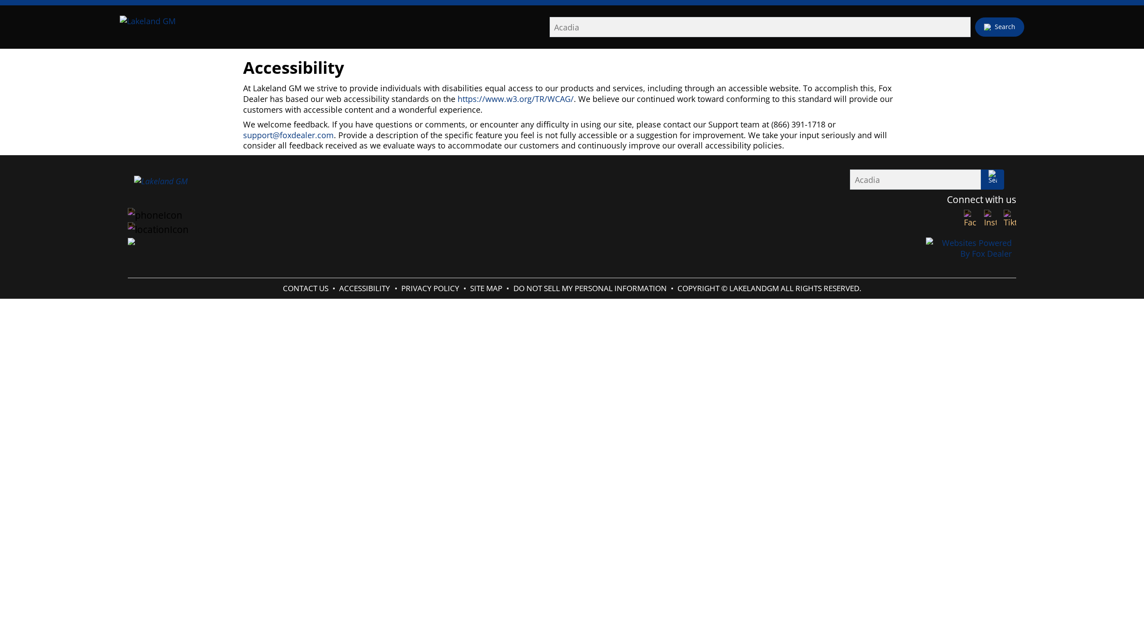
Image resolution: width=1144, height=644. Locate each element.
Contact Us (305, 288)
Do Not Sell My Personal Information (590, 288)
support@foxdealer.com (288, 134)
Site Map (486, 288)
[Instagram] (990, 219)
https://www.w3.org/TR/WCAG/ (516, 98)
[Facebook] (970, 219)
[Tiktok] (1010, 219)
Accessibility (364, 288)
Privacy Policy (430, 288)
